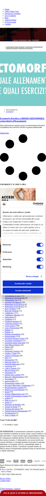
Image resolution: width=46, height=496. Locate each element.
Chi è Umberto (10, 16)
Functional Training (12, 351)
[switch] (40, 252)
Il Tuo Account (10, 22)
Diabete (7, 330)
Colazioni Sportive (12, 324)
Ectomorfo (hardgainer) (13, 341)
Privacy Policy (5, 479)
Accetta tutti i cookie (23, 284)
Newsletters (9, 379)
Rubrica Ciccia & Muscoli (14, 390)
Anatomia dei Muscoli (13, 302)
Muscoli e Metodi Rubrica (14, 377)
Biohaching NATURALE (14, 304)
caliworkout (9, 317)
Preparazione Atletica (13, 383)
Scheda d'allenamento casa (15, 394)
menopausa (9, 373)
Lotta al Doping (11, 368)
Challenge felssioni (12, 321)
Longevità (8, 366)
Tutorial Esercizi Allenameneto (16, 411)
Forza (7, 349)
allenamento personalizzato (15, 298)
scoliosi (7, 398)
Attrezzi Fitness (10, 20)
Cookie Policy (5, 481)
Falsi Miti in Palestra (12, 345)
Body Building (19, 47)
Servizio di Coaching (12, 14)
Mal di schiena (10, 370)
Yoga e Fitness (10, 415)
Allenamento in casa (12, 296)
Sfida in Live (9, 400)
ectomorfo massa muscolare (15, 343)
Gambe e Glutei (11, 353)
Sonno (7, 402)
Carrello (8, 24)
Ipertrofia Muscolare (26, 48)
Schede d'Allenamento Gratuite (16, 396)
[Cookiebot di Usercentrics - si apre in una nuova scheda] (33, 204)
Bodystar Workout (11, 311)
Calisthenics (29, 47)
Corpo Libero (10, 326)
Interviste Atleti (10, 362)
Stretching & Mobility (13, 405)
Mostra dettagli (32, 276)
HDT (7, 358)
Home (7, 9)
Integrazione (9, 360)
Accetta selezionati (23, 291)
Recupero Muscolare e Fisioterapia (18, 385)
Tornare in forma (11, 407)
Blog (6, 18)
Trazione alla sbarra (12, 409)
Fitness (7, 347)
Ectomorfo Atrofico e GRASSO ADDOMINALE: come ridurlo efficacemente (22, 119)
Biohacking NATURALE (14, 307)
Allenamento (10, 47)
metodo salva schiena (13, 375)
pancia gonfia (10, 381)
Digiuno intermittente (13, 334)
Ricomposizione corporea (14, 388)
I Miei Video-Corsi (12, 11)
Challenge (8, 319)
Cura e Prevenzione (12, 328)
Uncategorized (10, 413)
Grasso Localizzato (12, 48)
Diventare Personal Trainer (15, 338)
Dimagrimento (38, 47)
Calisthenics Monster (12, 315)
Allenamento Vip (11, 300)
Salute (7, 392)
